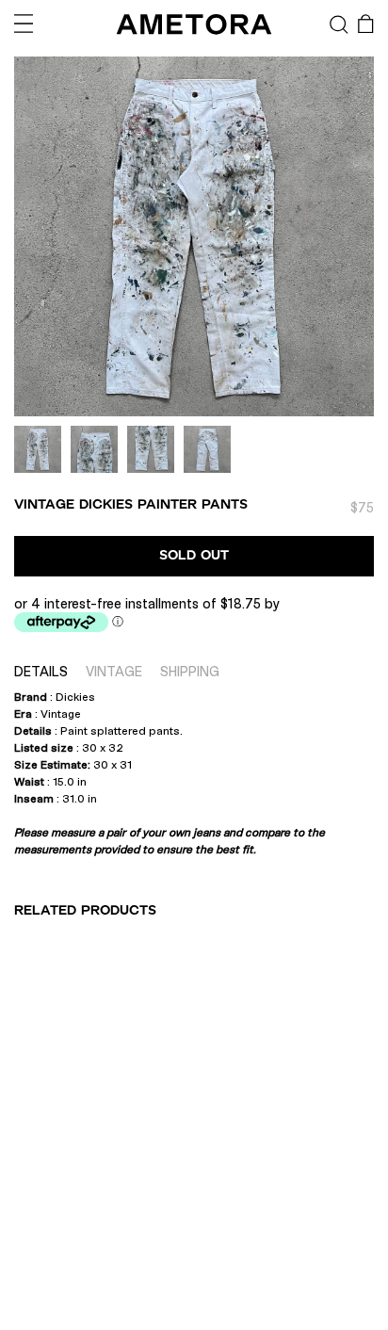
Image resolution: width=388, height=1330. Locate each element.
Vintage (114, 671)
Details (41, 671)
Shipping (189, 671)
